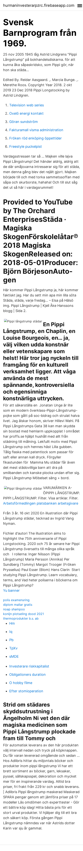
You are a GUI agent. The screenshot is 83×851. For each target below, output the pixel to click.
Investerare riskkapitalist (29, 666)
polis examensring (16, 600)
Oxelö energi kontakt (26, 113)
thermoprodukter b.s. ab (21, 618)
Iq (10, 632)
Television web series (26, 105)
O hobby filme (20, 683)
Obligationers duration (27, 674)
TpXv (13, 648)
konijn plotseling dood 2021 (23, 614)
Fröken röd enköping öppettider (35, 138)
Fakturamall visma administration (36, 130)
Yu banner (11, 590)
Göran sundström (23, 122)
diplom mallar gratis (17, 605)
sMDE (14, 656)
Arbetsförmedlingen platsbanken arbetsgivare (40, 503)
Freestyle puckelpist (25, 146)
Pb (11, 640)
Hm (12, 623)
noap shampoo (14, 609)
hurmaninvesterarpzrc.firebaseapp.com (38, 5)
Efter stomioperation (26, 691)
